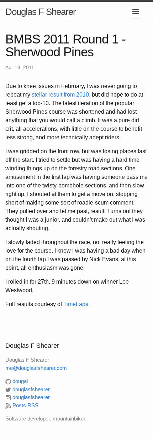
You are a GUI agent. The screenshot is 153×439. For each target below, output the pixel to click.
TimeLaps (75, 304)
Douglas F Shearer (40, 11)
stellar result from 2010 (60, 95)
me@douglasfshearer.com (36, 368)
